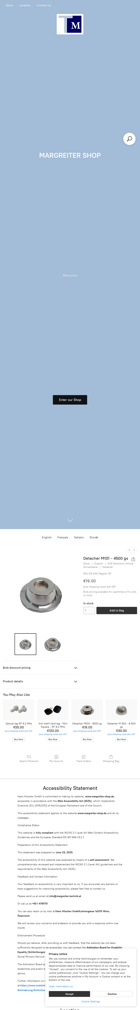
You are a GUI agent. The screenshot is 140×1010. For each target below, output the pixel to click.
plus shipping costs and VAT (99, 586)
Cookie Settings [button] (90, 1001)
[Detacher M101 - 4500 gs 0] (25, 644)
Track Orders (83, 761)
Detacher (107, 567)
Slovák (94, 537)
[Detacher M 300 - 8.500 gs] (121, 709)
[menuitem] (129, 550)
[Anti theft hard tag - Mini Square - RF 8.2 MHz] (53, 709)
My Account (56, 761)
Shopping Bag (111, 761)
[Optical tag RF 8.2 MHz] (18, 709)
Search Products (29, 761)
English (47, 537)
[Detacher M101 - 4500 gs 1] (52, 644)
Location (24, 5)
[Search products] (129, 139)
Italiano (79, 537)
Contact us (44, 5)
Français (62, 537)
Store (9, 5)
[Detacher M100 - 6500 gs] (87, 709)
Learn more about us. (61, 986)
